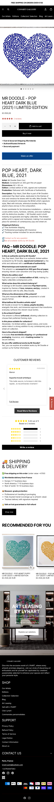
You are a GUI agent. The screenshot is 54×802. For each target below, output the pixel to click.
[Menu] (3, 9)
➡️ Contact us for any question (14, 238)
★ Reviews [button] (52, 403)
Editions (15, 16)
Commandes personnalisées (13, 714)
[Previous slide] (4, 389)
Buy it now (27, 133)
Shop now (9, 512)
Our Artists (6, 16)
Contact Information (10, 742)
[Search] (8, 9)
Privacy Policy (8, 726)
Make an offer (27, 157)
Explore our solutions (27, 632)
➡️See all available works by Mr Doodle (18, 241)
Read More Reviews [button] (27, 411)
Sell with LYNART (9, 707)
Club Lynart (6, 711)
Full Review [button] (13, 401)
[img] (14, 369)
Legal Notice (7, 738)
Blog (41, 16)
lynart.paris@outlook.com (12, 765)
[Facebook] (24, 797)
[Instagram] (29, 797)
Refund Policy (7, 730)
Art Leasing (49, 16)
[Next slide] (50, 389)
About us (5, 746)
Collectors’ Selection (29, 16)
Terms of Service (9, 734)
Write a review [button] (27, 447)
